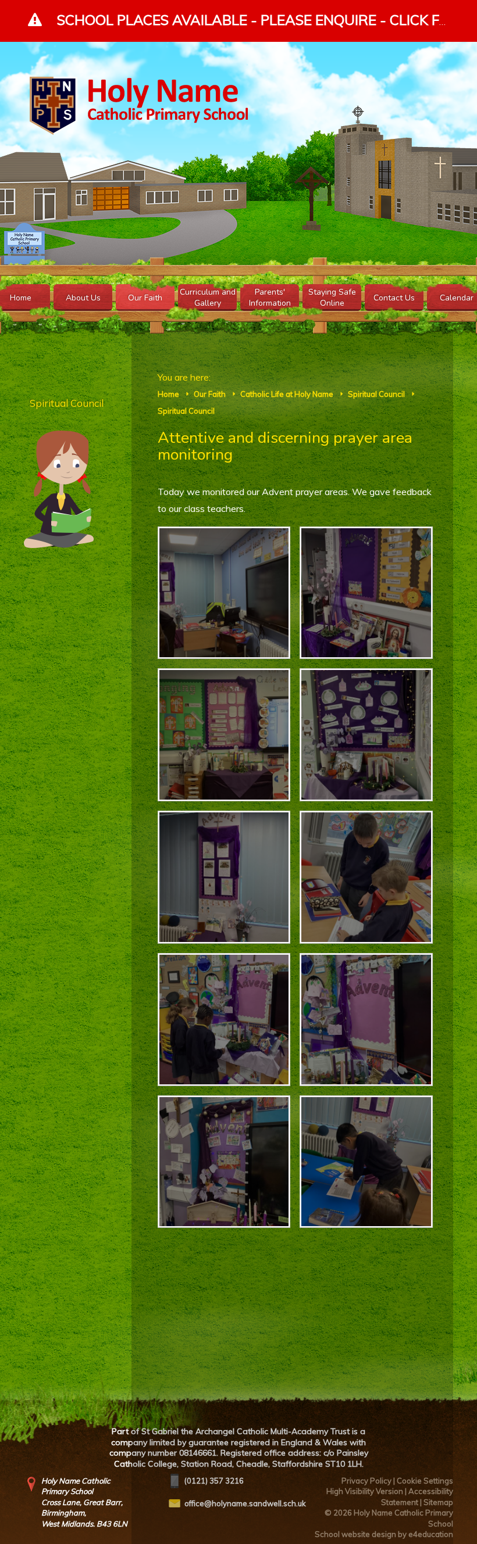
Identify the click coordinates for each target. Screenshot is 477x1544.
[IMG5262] (224, 1019)
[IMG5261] (366, 1019)
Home (168, 394)
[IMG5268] (366, 593)
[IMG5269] (224, 735)
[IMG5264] (366, 877)
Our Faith (210, 394)
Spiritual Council (376, 394)
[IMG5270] (366, 735)
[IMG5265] (224, 877)
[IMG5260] (224, 1162)
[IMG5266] (366, 1162)
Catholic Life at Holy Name (286, 394)
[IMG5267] (224, 593)
